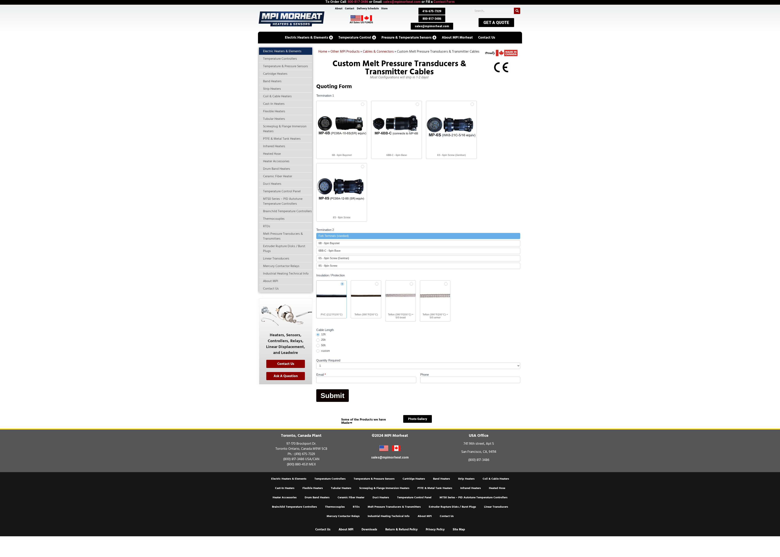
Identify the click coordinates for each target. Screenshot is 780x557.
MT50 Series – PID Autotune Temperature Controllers (473, 497)
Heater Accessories (285, 497)
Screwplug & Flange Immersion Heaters (384, 488)
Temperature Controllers (330, 479)
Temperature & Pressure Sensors (374, 479)
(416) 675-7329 (304, 454)
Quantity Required (328, 360)
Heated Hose (497, 488)
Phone (424, 374)
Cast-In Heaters (284, 488)
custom (325, 350)
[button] (309, 37)
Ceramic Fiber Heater (351, 497)
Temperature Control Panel (414, 497)
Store (384, 8)
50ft (323, 345)
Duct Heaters (381, 497)
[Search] (517, 11)
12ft (323, 334)
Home (322, 51)
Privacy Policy (435, 529)
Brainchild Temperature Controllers (294, 507)
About (338, 8)
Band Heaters (441, 479)
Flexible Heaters (312, 488)
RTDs (356, 507)
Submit (332, 395)
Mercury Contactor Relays (343, 516)
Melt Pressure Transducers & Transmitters (394, 507)
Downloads (369, 529)
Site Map (459, 529)
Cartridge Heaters (414, 479)
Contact (349, 8)
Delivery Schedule (368, 8)
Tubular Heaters (341, 488)
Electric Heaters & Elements (288, 479)
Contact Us (447, 516)
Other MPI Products (345, 51)
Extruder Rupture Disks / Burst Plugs (452, 507)
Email (321, 374)
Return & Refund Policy (401, 529)
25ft (323, 339)
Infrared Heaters (470, 488)
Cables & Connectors (378, 51)
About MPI (425, 516)
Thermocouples (335, 507)
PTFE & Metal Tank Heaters (434, 488)
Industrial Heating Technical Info (389, 516)
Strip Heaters (466, 479)
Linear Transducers (496, 507)
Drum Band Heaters (317, 497)
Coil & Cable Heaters (496, 479)
